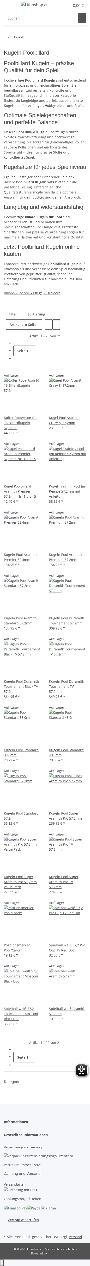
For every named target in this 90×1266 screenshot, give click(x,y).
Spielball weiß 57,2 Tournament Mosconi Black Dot (21, 1013)
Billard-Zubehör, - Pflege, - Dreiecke (32, 293)
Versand (75, 1236)
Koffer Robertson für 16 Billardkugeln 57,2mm (20, 422)
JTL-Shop (53, 1253)
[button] (61, 5)
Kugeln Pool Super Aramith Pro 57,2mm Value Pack (20, 881)
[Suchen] (82, 18)
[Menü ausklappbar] (10, 5)
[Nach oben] (2, 1263)
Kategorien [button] (14, 1082)
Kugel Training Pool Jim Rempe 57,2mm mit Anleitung (67, 491)
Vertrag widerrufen (23, 1219)
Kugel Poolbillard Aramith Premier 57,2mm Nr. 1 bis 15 (20, 491)
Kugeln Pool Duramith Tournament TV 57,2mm (66, 686)
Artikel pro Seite (23, 324)
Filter (12, 314)
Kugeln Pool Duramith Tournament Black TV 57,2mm (21, 686)
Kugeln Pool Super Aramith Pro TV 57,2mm (63, 881)
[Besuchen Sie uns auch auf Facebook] (8, 1227)
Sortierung (36, 314)
